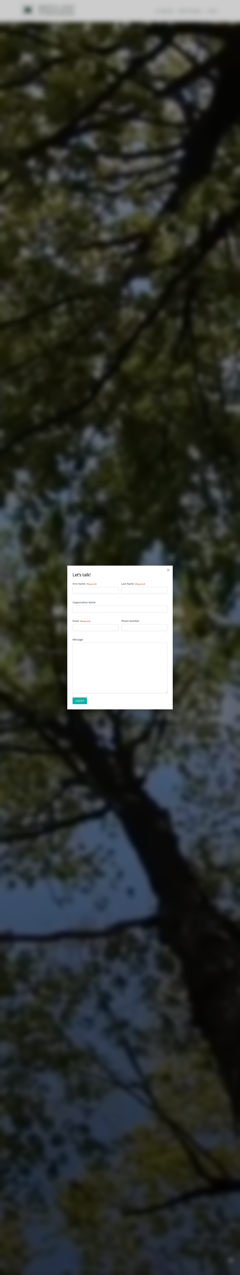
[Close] (168, 570)
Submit (80, 700)
